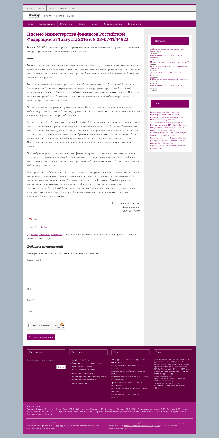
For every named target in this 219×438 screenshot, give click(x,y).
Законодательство (168, 120)
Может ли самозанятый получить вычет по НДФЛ (169, 62)
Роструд (153, 143)
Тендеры (171, 409)
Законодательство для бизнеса (46, 234)
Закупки (85, 409)
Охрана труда (166, 135)
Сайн (77, 409)
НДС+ (133, 409)
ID (56, 411)
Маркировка (39, 411)
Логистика (49, 409)
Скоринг (120, 409)
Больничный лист (172, 112)
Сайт (29, 311)
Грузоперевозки (171, 117)
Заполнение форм (157, 122)
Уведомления (176, 146)
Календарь (183, 125)
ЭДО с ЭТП (88, 411)
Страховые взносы (157, 146)
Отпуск (183, 133)
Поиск (61, 367)
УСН (168, 146)
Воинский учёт (173, 115)
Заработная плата (173, 122)
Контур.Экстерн (156, 128)
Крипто (62, 411)
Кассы (29, 411)
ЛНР (143, 411)
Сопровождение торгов (149, 409)
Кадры (175, 125)
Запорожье (159, 411)
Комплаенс (110, 409)
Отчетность (154, 135)
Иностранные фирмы (158, 125)
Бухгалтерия (172, 411)
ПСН (174, 135)
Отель (70, 411)
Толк (65, 409)
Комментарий (34, 260)
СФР (160, 143)
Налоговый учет (172, 133)
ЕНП (158, 120)
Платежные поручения (159, 138)
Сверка (182, 411)
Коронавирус (169, 128)
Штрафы (153, 148)
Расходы (183, 141)
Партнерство (101, 411)
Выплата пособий (157, 117)
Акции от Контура (80, 360)
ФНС (185, 146)
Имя (30, 288)
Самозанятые (168, 143)
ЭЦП (163, 409)
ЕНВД (152, 120)
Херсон (149, 411)
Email (30, 300)
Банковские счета (157, 112)
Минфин (44, 227)
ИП (182, 122)
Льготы (178, 128)
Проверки (175, 141)
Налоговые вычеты (157, 133)
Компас (93, 409)
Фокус (58, 409)
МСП (184, 128)
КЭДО (71, 409)
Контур (48, 414)
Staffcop (50, 411)
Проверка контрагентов (159, 141)
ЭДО (160, 148)
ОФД (178, 409)
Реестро (78, 411)
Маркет (185, 409)
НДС (160, 130)
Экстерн (31, 409)
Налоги (172, 130)
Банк (110, 411)
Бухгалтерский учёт (158, 115)
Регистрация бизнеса (124, 411)
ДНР (137, 411)
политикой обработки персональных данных (142, 426)
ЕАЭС (181, 117)
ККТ (169, 125)
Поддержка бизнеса (178, 138)
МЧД (101, 409)
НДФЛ (165, 130)
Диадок (39, 409)
